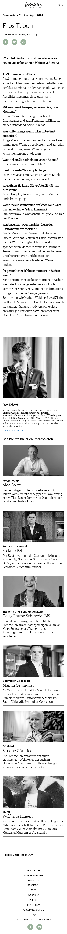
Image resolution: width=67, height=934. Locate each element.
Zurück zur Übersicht (19, 855)
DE (59, 5)
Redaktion (33, 885)
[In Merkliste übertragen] (23, 42)
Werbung (33, 895)
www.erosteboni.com (13, 430)
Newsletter (33, 870)
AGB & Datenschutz (33, 910)
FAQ (34, 915)
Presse (33, 900)
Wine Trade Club (33, 875)
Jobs (33, 890)
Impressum (33, 905)
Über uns (33, 880)
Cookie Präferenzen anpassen (33, 920)
